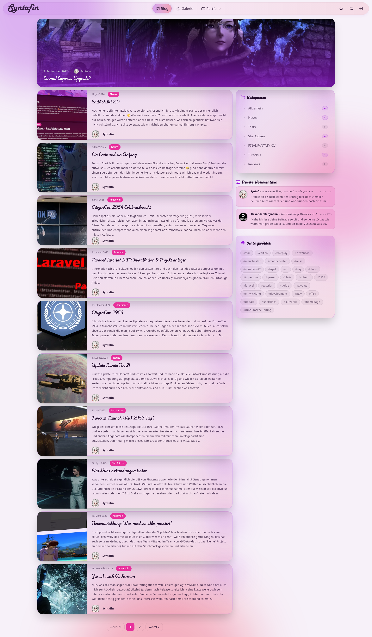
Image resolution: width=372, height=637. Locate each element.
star (246, 253)
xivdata (301, 285)
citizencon (302, 253)
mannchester (277, 261)
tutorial (266, 285)
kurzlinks (290, 302)
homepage (312, 302)
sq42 (272, 269)
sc (285, 269)
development (277, 293)
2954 (321, 277)
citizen (262, 253)
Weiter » (154, 627)
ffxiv (298, 293)
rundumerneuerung (257, 310)
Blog (164, 8)
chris (287, 277)
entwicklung (252, 293)
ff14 (312, 293)
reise (298, 261)
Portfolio (213, 8)
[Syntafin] (23, 8)
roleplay (281, 253)
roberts (304, 277)
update (248, 302)
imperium (250, 277)
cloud (312, 269)
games (270, 277)
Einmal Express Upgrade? (66, 78)
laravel (248, 285)
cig (298, 269)
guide (284, 285)
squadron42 (252, 269)
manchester (252, 261)
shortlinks (269, 302)
